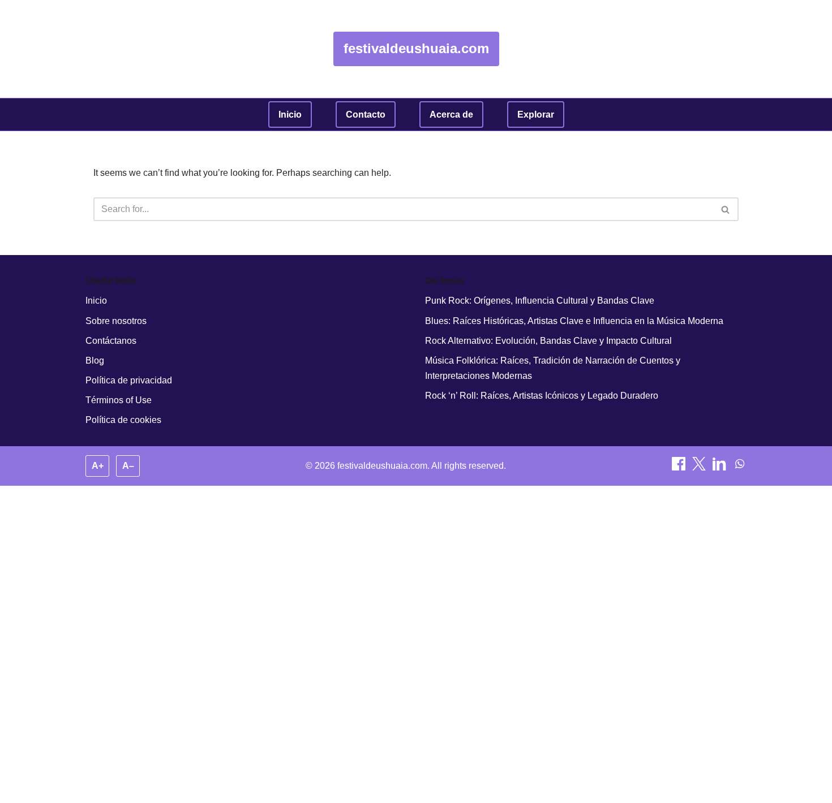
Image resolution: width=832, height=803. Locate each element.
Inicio (290, 114)
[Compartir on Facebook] (680, 467)
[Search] (726, 209)
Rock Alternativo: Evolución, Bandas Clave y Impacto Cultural (548, 341)
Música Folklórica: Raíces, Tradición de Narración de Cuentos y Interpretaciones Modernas (552, 368)
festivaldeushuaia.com (416, 48)
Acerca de (451, 114)
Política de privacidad (128, 380)
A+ (98, 465)
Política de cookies (123, 420)
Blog (94, 360)
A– (128, 465)
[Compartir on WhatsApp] (740, 467)
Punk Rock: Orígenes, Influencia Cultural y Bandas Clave (539, 300)
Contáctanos (110, 341)
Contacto (365, 114)
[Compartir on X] (700, 467)
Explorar (535, 114)
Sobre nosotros (116, 321)
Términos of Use (118, 400)
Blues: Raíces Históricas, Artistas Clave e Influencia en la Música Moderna (574, 321)
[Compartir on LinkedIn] (720, 467)
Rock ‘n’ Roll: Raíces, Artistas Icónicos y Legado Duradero (541, 395)
